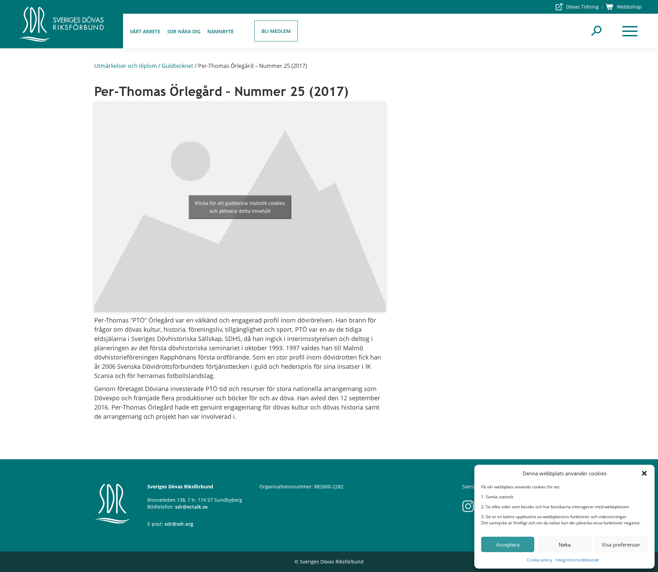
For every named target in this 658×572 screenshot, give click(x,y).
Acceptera (508, 544)
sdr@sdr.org (178, 524)
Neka (565, 544)
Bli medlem (276, 31)
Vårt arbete (145, 31)
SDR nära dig (183, 31)
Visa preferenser (621, 544)
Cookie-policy (539, 560)
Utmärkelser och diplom (125, 66)
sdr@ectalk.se (191, 506)
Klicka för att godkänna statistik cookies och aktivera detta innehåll (240, 207)
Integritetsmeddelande (577, 560)
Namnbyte (220, 31)
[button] (644, 473)
